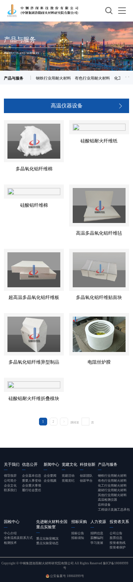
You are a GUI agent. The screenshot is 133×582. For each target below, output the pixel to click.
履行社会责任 (31, 490)
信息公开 (30, 464)
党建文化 (69, 464)
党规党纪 (68, 480)
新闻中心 (51, 464)
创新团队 (86, 475)
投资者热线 (118, 543)
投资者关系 (119, 521)
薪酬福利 (96, 538)
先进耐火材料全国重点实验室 (51, 524)
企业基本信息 (31, 475)
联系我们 (10, 490)
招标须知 (77, 538)
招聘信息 (96, 533)
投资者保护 (118, 547)
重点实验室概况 (47, 538)
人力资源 (98, 521)
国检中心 (12, 521)
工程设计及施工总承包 (114, 509)
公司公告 (116, 533)
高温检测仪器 (107, 499)
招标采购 (79, 521)
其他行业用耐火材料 (112, 495)
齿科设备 (104, 504)
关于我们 (12, 464)
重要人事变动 (31, 480)
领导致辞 (10, 475)
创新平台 (86, 480)
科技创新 (87, 464)
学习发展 (96, 543)
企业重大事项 (31, 485)
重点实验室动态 (47, 543)
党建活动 (68, 475)
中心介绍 (10, 533)
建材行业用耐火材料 (112, 490)
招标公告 (77, 533)
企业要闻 (50, 475)
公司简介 (10, 480)
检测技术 (10, 543)
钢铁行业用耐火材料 (53, 78)
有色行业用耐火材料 (92, 78)
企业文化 (10, 485)
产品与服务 (107, 464)
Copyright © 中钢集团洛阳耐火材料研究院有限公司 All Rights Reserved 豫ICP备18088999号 (64, 566)
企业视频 (50, 480)
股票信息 (116, 538)
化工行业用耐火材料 (112, 485)
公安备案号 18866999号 (66, 576)
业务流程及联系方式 (18, 538)
